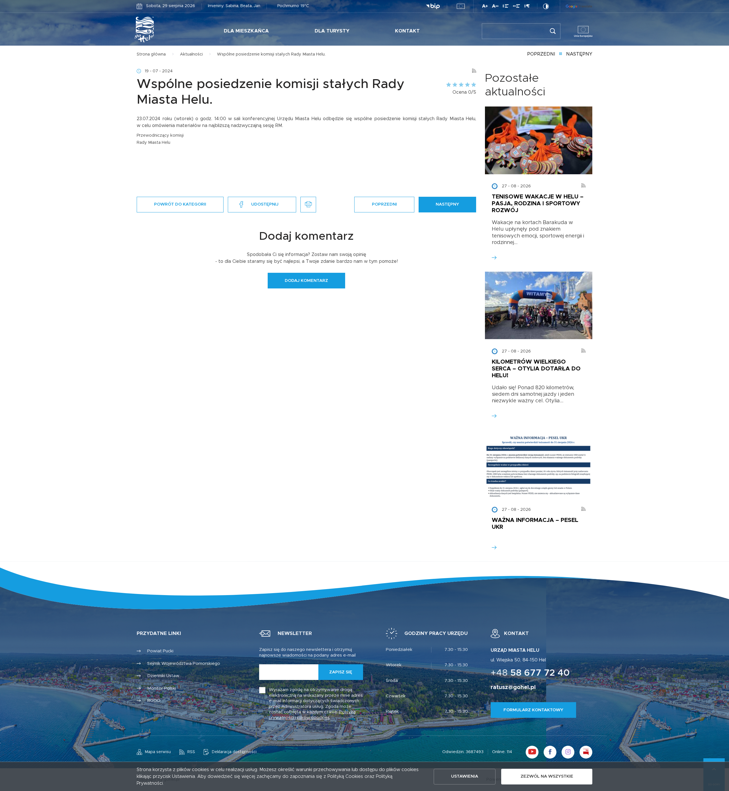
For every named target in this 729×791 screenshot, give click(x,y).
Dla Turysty (332, 30)
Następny (579, 54)
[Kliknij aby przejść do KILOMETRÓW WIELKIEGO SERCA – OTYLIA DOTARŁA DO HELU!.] (538, 305)
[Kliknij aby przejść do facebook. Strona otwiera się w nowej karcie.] (550, 752)
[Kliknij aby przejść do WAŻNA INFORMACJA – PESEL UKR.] (538, 464)
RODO (153, 700)
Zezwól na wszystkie (547, 776)
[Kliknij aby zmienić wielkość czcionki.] (485, 7)
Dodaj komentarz (306, 280)
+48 (530, 673)
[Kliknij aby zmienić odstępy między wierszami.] (505, 7)
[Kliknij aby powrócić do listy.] (560, 54)
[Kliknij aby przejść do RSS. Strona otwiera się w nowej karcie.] (474, 71)
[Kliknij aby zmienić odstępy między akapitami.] (527, 7)
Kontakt (407, 30)
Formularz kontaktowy (533, 710)
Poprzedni (541, 54)
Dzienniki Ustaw (163, 676)
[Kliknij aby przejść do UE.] (461, 6)
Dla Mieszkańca (246, 30)
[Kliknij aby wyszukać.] (552, 31)
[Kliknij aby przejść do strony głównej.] (162, 29)
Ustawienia (464, 776)
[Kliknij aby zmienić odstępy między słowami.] (516, 7)
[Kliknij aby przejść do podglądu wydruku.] (308, 204)
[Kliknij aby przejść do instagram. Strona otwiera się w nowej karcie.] (568, 752)
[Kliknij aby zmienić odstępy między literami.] (495, 7)
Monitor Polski (161, 688)
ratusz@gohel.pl (513, 687)
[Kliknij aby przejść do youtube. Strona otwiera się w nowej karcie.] (532, 752)
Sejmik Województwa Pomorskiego (183, 663)
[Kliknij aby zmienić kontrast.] (545, 6)
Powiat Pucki (160, 651)
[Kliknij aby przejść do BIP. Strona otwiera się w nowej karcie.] (433, 6)
